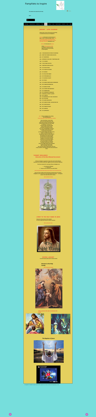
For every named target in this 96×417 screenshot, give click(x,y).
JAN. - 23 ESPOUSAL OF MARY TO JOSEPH (47, 93)
